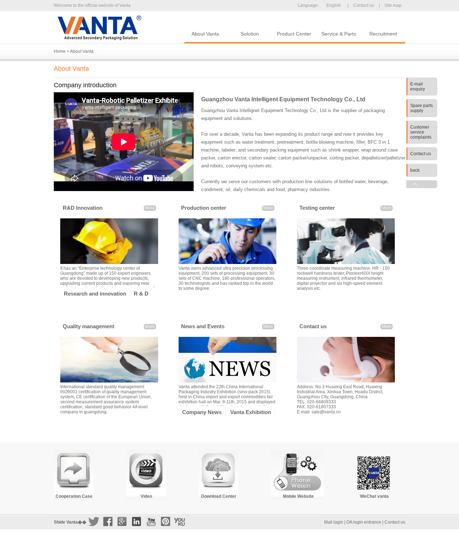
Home (60, 51)
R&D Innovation (83, 208)
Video (146, 496)
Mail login (333, 522)
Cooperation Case (74, 496)
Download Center (218, 496)
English (333, 5)
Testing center (317, 208)
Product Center (294, 34)
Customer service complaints (420, 132)
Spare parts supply (421, 108)
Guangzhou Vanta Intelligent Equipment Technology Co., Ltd (99, 28)
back (415, 170)
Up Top (421, 184)
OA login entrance (363, 522)
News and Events (202, 326)
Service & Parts (338, 34)
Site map (393, 5)
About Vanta (205, 34)
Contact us (363, 5)
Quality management (88, 326)
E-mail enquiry (417, 87)
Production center (203, 208)
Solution (250, 34)
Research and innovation (95, 294)
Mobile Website (298, 496)
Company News (202, 412)
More (150, 207)
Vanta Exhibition (250, 412)
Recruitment (383, 34)
